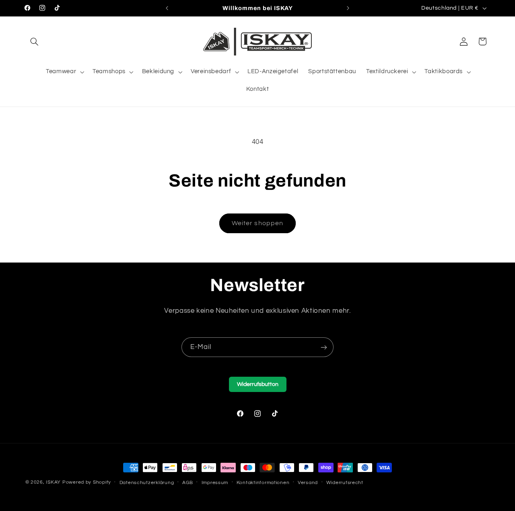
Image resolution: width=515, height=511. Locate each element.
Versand (308, 482)
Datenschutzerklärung (146, 482)
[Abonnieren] (324, 347)
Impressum (215, 482)
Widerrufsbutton (257, 384)
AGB (187, 482)
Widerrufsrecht (344, 482)
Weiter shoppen (257, 223)
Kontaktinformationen (263, 482)
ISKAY (53, 482)
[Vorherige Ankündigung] (167, 8)
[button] (34, 41)
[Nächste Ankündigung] (348, 8)
